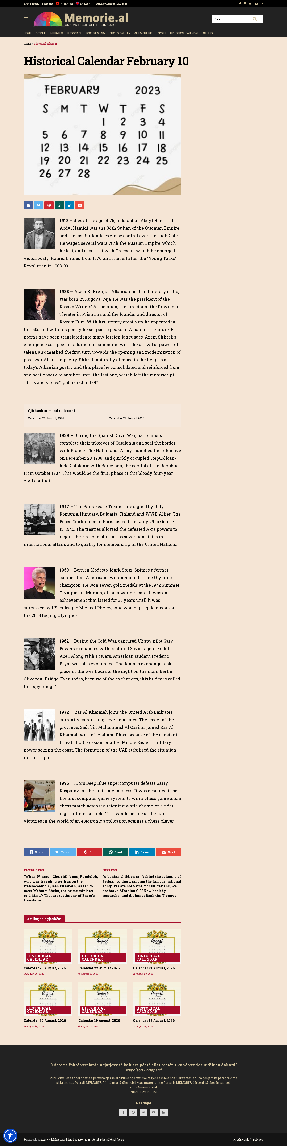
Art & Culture (144, 33)
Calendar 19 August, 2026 (99, 1020)
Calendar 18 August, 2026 (154, 1020)
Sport (162, 33)
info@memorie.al (143, 1087)
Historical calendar (184, 33)
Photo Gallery (120, 33)
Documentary (95, 33)
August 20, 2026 (35, 973)
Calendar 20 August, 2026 (45, 1020)
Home (27, 33)
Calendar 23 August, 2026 (46, 418)
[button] (10, 1136)
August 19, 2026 (35, 1026)
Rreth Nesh (31, 3)
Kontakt (47, 3)
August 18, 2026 (144, 1026)
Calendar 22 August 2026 (126, 418)
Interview (56, 33)
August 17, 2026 (89, 1026)
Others (208, 33)
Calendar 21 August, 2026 (154, 968)
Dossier (41, 33)
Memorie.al (33, 1139)
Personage (74, 33)
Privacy (258, 1139)
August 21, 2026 (89, 973)
